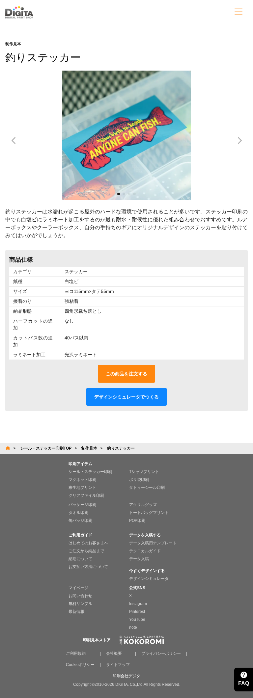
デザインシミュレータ (149, 578)
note (133, 627)
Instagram (138, 603)
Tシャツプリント (144, 471)
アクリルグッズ (143, 504)
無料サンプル (80, 603)
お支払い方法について (88, 566)
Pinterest (137, 611)
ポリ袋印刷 (139, 479)
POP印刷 (137, 520)
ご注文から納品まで (86, 551)
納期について (80, 558)
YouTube (137, 619)
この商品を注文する (126, 373)
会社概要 (114, 653)
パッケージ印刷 (82, 504)
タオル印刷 (78, 512)
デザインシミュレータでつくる (126, 396)
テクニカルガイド (145, 551)
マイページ (78, 588)
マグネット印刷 (82, 479)
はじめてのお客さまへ (88, 543)
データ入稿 (139, 558)
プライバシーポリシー (161, 653)
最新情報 (76, 611)
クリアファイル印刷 (86, 495)
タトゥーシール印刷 (147, 487)
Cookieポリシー (80, 664)
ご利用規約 (76, 653)
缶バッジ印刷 (80, 520)
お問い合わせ (80, 595)
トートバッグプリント (149, 512)
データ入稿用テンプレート (153, 543)
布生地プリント (82, 487)
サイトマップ (118, 664)
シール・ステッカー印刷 (90, 471)
